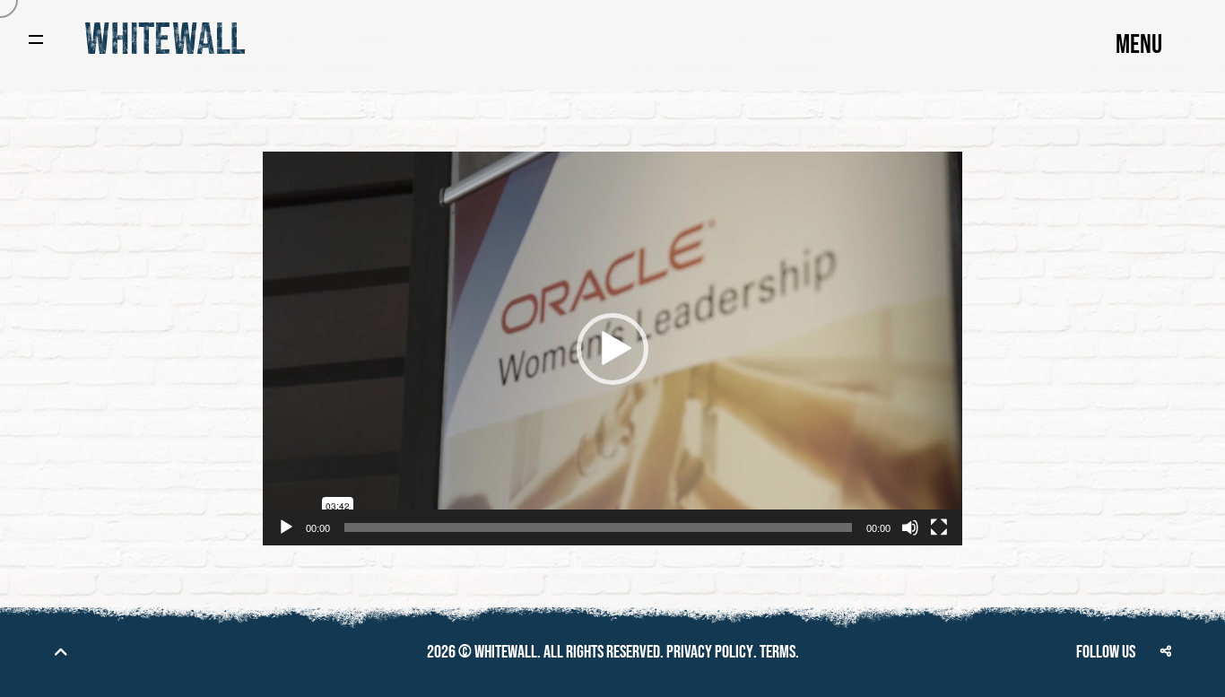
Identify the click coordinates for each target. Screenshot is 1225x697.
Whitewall (505, 652)
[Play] (286, 527)
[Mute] (910, 527)
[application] (612, 348)
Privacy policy (709, 652)
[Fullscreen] (939, 527)
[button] (612, 349)
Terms (777, 652)
